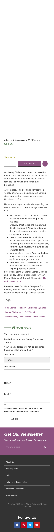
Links (8, 475)
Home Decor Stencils (20, 43)
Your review (10, 367)
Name (7, 383)
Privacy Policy (11, 495)
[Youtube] (37, 525)
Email (7, 394)
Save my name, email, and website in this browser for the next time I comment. (23, 410)
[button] (45, 164)
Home (6, 43)
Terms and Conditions (15, 489)
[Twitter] (30, 525)
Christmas (16, 46)
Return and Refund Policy (16, 482)
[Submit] (46, 447)
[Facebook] (17, 525)
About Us (10, 462)
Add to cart (29, 164)
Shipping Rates (12, 469)
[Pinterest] (24, 525)
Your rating (9, 354)
